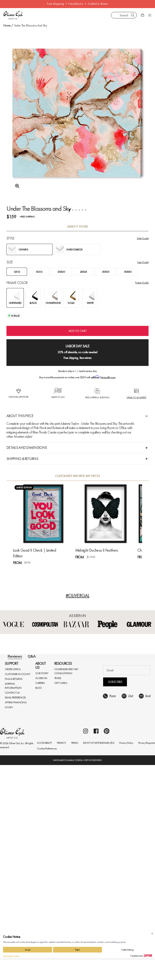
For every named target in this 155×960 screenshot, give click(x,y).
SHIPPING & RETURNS (22, 458)
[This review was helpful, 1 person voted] (135, 849)
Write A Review (77, 724)
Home (6, 25)
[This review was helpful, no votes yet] (135, 803)
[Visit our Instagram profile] (85, 926)
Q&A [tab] (32, 656)
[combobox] (124, 15)
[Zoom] (16, 186)
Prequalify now (107, 377)
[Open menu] (150, 15)
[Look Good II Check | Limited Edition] (43, 513)
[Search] (133, 15)
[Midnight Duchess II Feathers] (105, 513)
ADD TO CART (77, 331)
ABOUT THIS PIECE (19, 415)
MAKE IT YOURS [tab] (77, 227)
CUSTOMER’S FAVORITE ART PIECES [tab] (77, 476)
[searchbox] (22, 748)
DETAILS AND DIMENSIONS (26, 447)
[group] (77, 123)
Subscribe (115, 877)
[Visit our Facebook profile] (96, 926)
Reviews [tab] (15, 656)
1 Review (32, 570)
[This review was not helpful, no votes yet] (142, 803)
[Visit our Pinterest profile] (106, 926)
